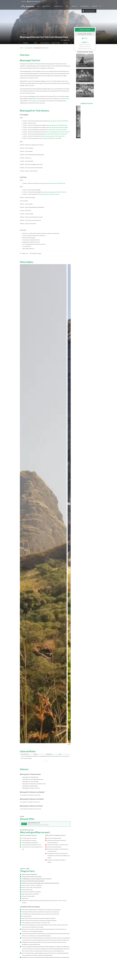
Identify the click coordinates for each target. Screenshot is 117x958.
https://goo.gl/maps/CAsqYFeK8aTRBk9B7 (56, 129)
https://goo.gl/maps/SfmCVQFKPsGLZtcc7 (56, 192)
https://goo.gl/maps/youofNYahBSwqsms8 (56, 125)
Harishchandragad (31, 100)
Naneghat (66, 98)
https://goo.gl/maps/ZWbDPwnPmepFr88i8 (50, 138)
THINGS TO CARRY (55, 42)
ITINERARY (25, 42)
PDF (86, 38)
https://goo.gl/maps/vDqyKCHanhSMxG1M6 (54, 183)
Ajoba (37, 100)
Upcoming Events (29, 47)
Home (21, 47)
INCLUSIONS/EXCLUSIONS (45, 42)
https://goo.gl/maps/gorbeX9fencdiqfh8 (58, 127)
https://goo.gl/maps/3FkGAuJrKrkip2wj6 (49, 194)
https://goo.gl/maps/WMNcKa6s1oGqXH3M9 (55, 134)
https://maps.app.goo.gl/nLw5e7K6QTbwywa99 (58, 131)
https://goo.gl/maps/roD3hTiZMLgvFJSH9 (54, 136)
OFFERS (35, 42)
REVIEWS (65, 42)
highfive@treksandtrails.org (34, 1)
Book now (85, 30)
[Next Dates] (46, 761)
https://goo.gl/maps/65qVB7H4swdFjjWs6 (58, 120)
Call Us (24, 1)
